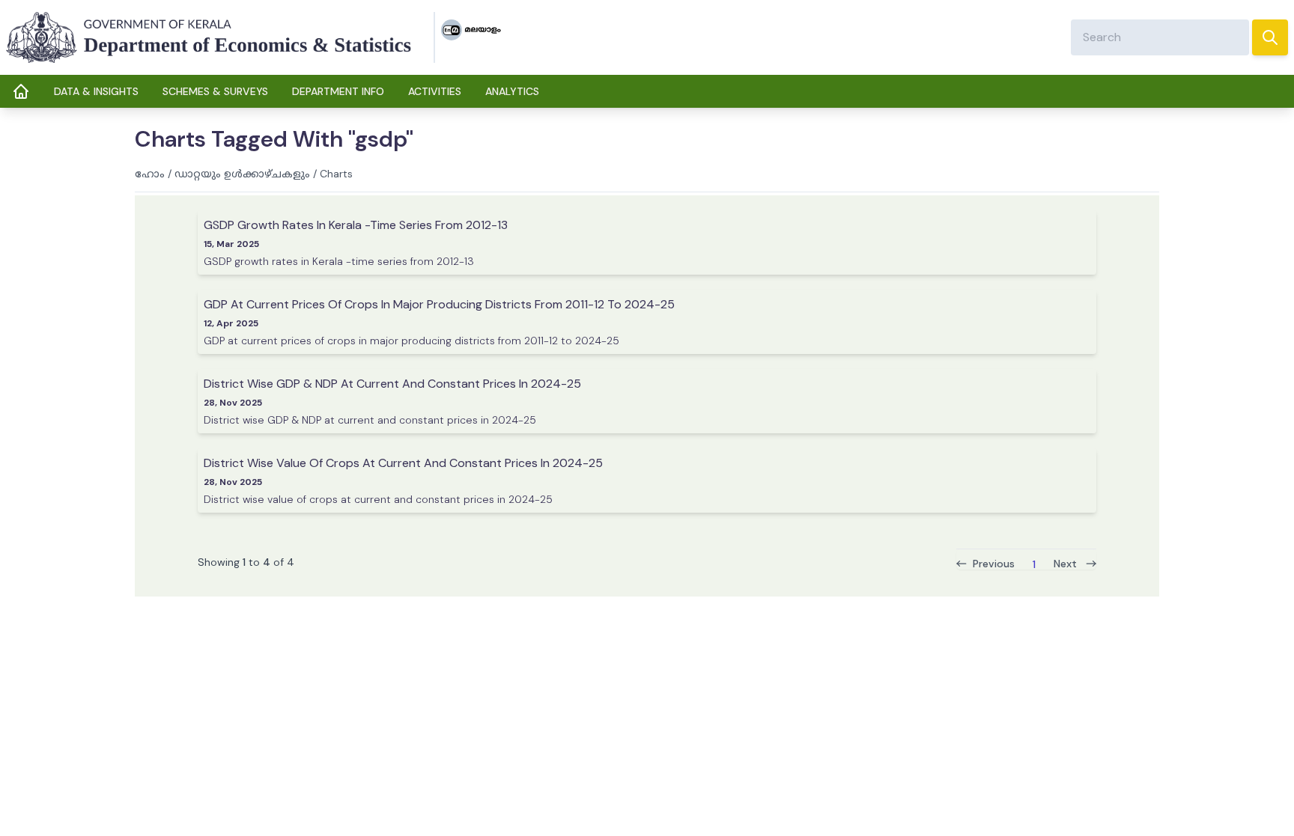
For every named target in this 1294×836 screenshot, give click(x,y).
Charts (336, 173)
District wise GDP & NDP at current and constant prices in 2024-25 (392, 383)
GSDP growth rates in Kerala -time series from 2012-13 (356, 225)
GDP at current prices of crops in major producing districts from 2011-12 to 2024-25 (439, 304)
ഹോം (150, 173)
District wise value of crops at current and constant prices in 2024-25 (403, 463)
